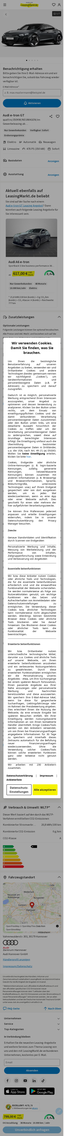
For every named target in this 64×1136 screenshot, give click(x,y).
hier (28, 456)
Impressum (46, 775)
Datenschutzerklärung (19, 775)
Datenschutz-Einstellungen (19, 790)
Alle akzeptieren (45, 790)
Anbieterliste (14, 779)
